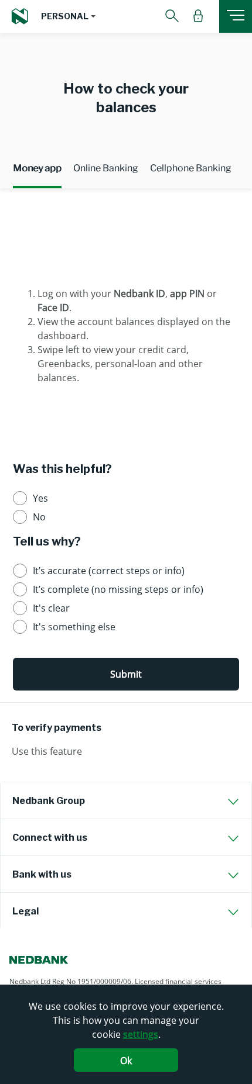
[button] (68, 16)
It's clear (51, 608)
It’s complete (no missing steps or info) (118, 589)
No (39, 516)
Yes (40, 498)
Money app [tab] (37, 168)
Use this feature (47, 751)
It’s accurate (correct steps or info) (109, 570)
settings (140, 1034)
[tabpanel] (126, 317)
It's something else (74, 626)
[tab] (126, 800)
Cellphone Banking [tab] (190, 168)
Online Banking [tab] (105, 168)
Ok (126, 1060)
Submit (126, 674)
